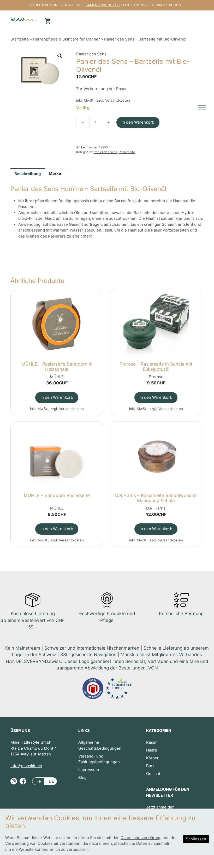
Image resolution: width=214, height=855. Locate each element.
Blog (82, 777)
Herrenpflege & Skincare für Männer (66, 39)
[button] (59, 56)
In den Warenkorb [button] (56, 397)
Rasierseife (127, 152)
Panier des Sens (91, 53)
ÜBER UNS (20, 730)
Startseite (19, 39)
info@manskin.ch (26, 765)
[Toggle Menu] (202, 107)
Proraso (156, 376)
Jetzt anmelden (160, 807)
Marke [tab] (55, 173)
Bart (150, 765)
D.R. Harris (156, 508)
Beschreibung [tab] (27, 173)
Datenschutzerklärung (141, 837)
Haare (151, 750)
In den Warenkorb (138, 122)
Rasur (151, 742)
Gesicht (153, 773)
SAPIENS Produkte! (103, 5)
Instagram (13, 783)
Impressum (88, 769)
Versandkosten (117, 100)
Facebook (23, 783)
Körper (152, 757)
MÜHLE (57, 376)
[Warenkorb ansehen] (47, 20)
